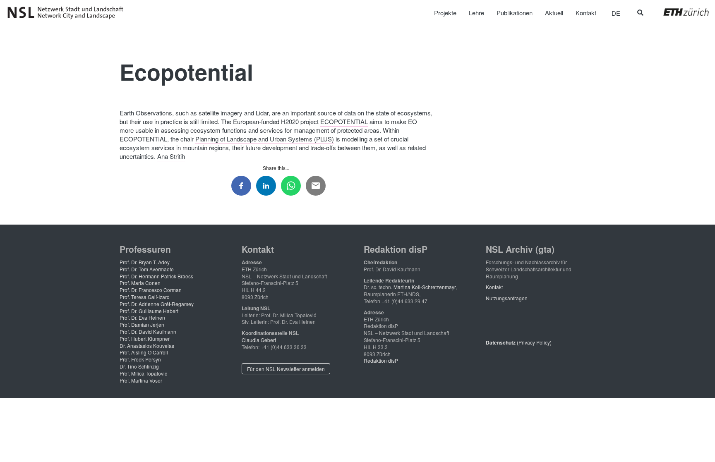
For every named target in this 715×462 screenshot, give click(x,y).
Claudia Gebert (259, 339)
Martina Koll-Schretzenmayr (424, 286)
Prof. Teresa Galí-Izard (145, 296)
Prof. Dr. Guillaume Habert (149, 310)
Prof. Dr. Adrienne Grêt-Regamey (157, 303)
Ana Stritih (171, 156)
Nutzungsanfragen (507, 298)
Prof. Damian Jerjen (142, 324)
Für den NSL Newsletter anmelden (286, 368)
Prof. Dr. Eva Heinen (142, 317)
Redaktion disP (381, 360)
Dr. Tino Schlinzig (139, 366)
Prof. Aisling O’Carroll (144, 352)
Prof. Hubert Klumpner (145, 338)
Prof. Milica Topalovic (143, 373)
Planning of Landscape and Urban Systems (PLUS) (264, 138)
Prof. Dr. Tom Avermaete (147, 269)
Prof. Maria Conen (140, 282)
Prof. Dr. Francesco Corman (151, 289)
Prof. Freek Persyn (140, 359)
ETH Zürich (679, 12)
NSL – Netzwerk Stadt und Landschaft (68, 12)
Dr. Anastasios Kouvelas (147, 345)
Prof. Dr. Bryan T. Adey (145, 262)
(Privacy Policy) (519, 342)
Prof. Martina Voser (141, 380)
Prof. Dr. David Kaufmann (148, 331)
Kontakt (494, 286)
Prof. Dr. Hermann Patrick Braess (156, 276)
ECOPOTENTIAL (344, 121)
